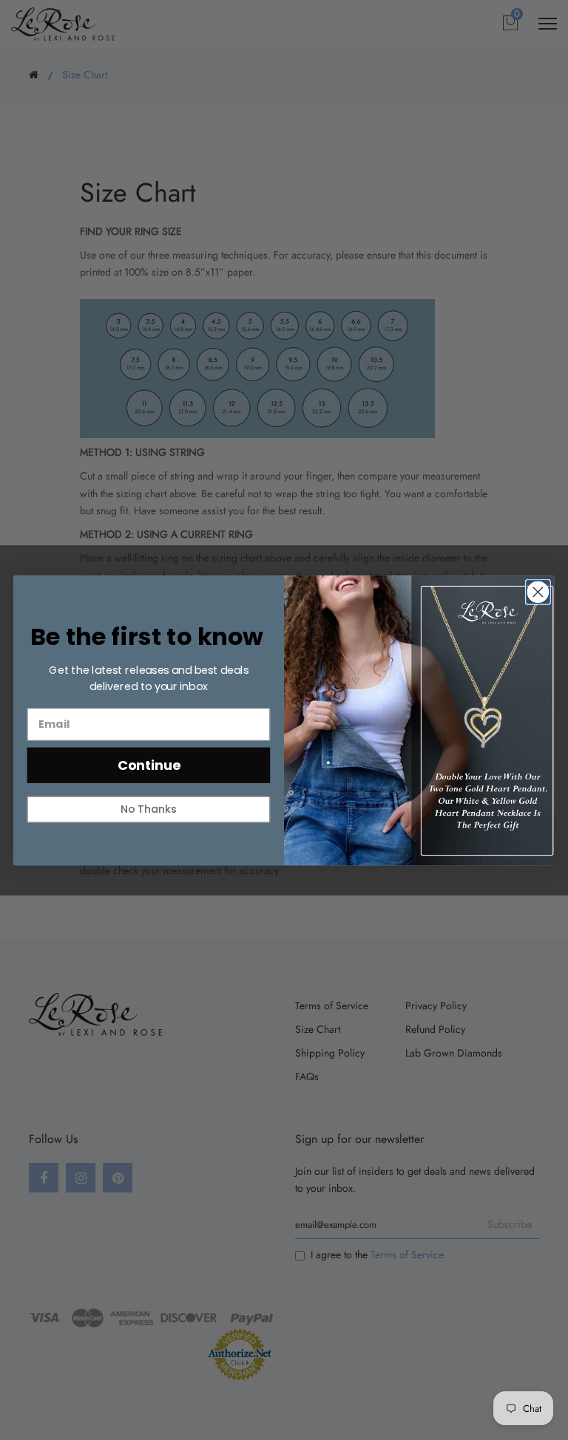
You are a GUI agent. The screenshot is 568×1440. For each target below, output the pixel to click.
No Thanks (149, 808)
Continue (149, 764)
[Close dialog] (538, 591)
